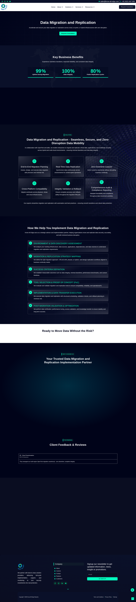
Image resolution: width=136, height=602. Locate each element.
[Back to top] (132, 598)
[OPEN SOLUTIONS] (73, 7)
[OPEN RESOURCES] (94, 7)
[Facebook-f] (2, 1)
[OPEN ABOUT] (62, 7)
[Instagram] (5, 1)
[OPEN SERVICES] (82, 7)
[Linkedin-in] (7, 1)
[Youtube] (10, 1)
